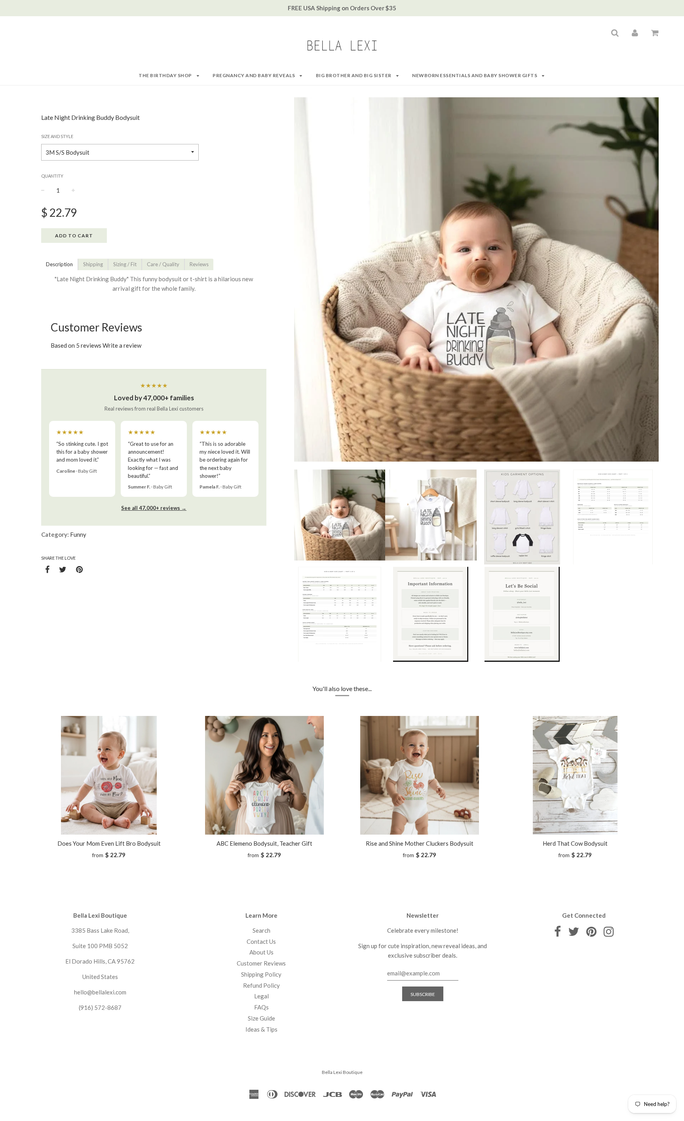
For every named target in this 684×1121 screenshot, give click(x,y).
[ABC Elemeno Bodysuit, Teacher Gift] (264, 775)
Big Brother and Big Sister (354, 75)
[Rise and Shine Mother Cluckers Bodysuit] (420, 775)
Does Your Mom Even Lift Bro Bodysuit (109, 843)
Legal (261, 996)
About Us (261, 952)
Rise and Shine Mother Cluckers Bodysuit (419, 843)
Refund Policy (261, 985)
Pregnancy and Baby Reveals (254, 75)
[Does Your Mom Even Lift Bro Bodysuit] (109, 775)
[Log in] (635, 32)
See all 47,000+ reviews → (153, 508)
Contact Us (261, 941)
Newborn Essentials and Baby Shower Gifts (475, 75)
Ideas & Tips (261, 1029)
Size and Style (57, 136)
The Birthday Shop (166, 75)
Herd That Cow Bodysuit (575, 843)
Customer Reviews (261, 963)
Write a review (122, 345)
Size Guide (261, 1018)
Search (261, 930)
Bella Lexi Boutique (342, 1072)
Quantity (52, 175)
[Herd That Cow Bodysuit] (575, 775)
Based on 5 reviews (76, 345)
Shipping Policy (261, 974)
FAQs (261, 1007)
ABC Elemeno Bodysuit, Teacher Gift (264, 843)
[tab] (59, 264)
